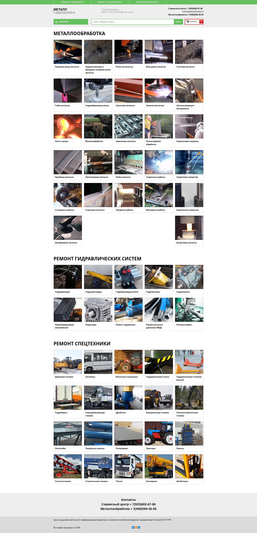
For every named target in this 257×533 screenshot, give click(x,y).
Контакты (114, 9)
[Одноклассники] (136, 527)
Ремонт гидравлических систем (97, 258)
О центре (106, 9)
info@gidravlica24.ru (192, 11)
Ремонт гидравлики (72, 2)
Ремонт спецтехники (109, 2)
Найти (178, 22)
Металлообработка (147, 2)
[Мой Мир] (139, 527)
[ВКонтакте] (133, 527)
